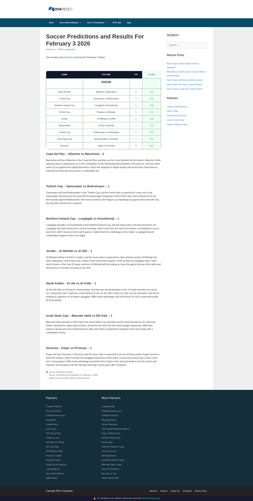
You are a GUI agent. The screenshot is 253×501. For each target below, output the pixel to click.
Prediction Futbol (53, 460)
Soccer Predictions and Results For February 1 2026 (73, 375)
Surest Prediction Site (111, 433)
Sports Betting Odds (110, 478)
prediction (68, 57)
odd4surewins (52, 478)
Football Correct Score (55, 415)
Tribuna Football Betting (177, 107)
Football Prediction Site (111, 411)
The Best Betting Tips (111, 438)
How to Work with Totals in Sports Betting (184, 84)
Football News (52, 424)
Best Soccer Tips (109, 473)
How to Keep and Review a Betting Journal (185, 80)
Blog (129, 23)
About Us (153, 491)
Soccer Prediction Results (61, 372)
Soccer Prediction (53, 411)
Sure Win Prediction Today (113, 447)
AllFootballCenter (109, 456)
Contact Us (175, 491)
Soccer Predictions (110, 424)
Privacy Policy (201, 491)
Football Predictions (110, 415)
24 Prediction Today (54, 451)
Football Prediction (54, 406)
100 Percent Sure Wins (176, 115)
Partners (163, 491)
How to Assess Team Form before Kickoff (184, 89)
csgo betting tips (53, 469)
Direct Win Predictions (69, 23)
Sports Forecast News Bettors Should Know (69, 378)
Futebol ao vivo (52, 438)
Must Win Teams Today (112, 465)
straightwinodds (108, 406)
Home (51, 23)
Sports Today (172, 111)
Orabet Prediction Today (177, 124)
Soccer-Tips (51, 429)
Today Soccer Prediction (56, 465)
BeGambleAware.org (151, 498)
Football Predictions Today (113, 460)
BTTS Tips (117, 23)
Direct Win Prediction (55, 473)
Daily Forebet (107, 442)
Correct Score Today (175, 120)
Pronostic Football (53, 456)
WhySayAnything (109, 420)
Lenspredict (51, 420)
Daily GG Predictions (110, 469)
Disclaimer (187, 491)
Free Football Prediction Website (115, 429)
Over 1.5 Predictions (95, 23)
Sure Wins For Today (55, 442)
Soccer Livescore (109, 451)
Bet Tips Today (52, 447)
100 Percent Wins (53, 433)
